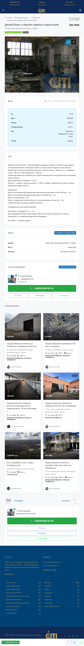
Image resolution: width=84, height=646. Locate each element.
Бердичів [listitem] (48, 596)
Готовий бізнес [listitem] (11, 613)
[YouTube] (77, 636)
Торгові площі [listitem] (10, 582)
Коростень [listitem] (48, 599)
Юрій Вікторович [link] (16, 488)
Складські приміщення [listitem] (13, 599)
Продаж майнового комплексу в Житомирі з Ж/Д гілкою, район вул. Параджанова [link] (58, 465)
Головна (9, 18)
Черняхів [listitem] (48, 586)
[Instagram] (73, 636)
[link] (23, 326)
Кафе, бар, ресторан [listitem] (13, 606)
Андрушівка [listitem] (48, 593)
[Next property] (75, 501)
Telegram (41, 295)
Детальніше (9, 574)
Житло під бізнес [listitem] (12, 610)
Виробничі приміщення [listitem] (14, 593)
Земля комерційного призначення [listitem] (17, 603)
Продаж (25, 32)
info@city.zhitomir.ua (14, 5)
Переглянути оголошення (67, 267)
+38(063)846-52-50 (26, 279)
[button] (70, 19)
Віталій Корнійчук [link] (16, 367)
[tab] (68, 42)
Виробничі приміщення (22, 18)
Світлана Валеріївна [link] (17, 426)
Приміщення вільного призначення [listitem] (18, 596)
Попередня (19, 501)
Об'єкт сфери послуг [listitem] (13, 589)
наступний (65, 501)
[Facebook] (65, 636)
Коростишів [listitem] (48, 603)
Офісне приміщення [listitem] (13, 586)
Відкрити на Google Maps (66, 233)
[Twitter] (69, 636)
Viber (19, 295)
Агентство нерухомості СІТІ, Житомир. (28, 635)
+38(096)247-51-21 (14, 2)
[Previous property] (9, 501)
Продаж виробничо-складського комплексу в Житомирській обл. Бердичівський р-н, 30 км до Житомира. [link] (22, 405)
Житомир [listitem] (48, 582)
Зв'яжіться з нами (49, 570)
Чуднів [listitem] (47, 589)
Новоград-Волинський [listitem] (52, 606)
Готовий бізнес (36, 18)
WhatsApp (65, 295)
